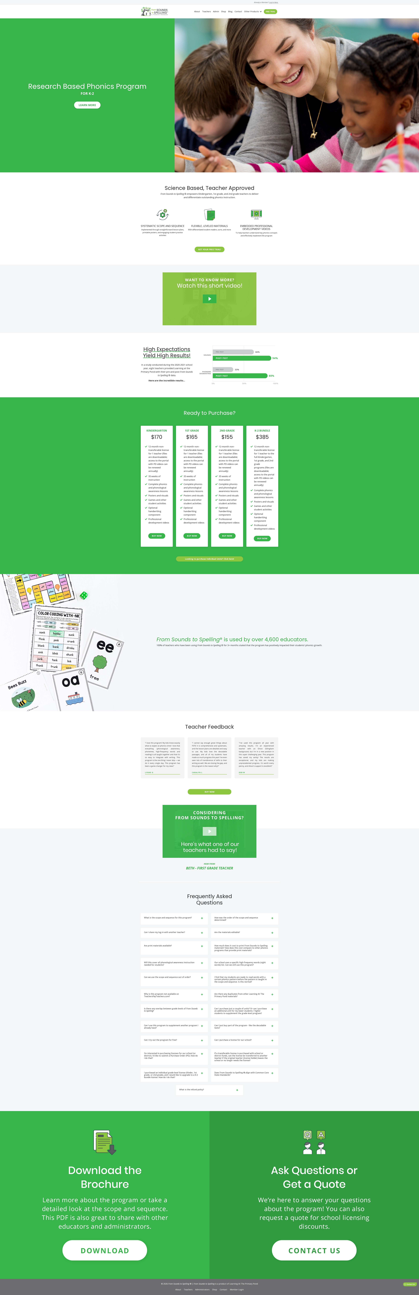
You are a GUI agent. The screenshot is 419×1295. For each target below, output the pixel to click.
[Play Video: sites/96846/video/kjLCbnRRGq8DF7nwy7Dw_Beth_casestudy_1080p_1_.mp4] (209, 831)
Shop (223, 11)
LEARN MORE (87, 105)
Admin (216, 11)
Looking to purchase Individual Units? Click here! (209, 559)
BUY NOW (157, 535)
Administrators (202, 1289)
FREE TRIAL (270, 11)
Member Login (237, 1289)
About (197, 11)
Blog (230, 11)
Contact (238, 11)
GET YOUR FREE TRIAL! (209, 249)
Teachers (206, 11)
